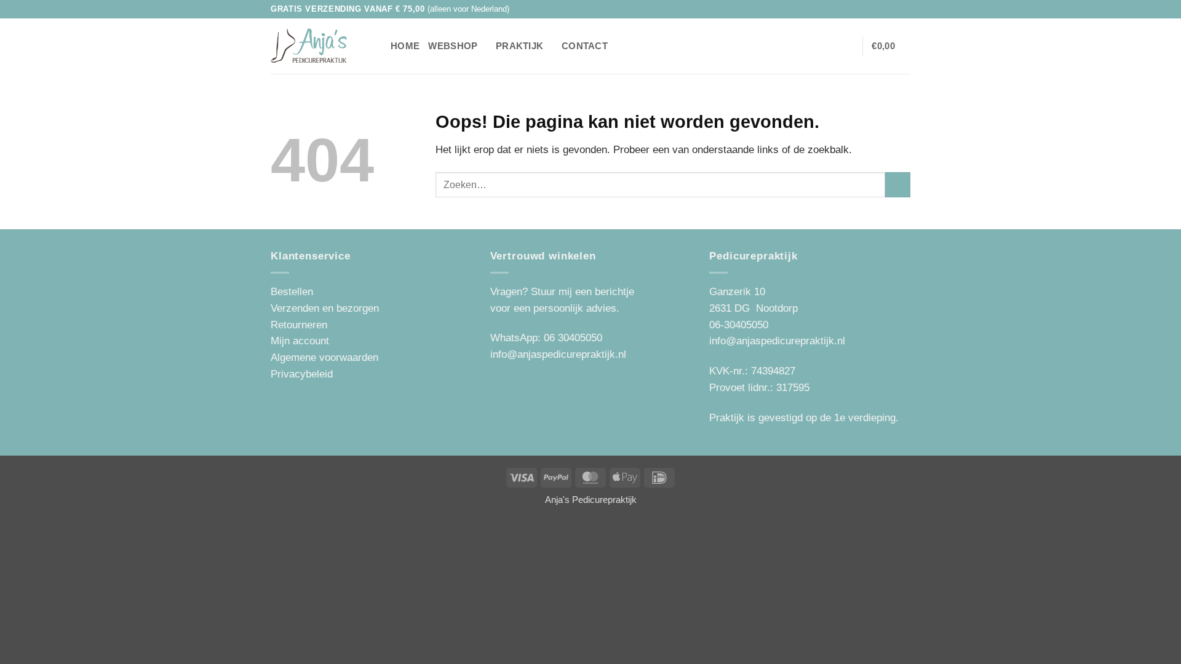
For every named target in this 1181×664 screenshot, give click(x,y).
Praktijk (519, 46)
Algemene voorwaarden (324, 357)
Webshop (452, 46)
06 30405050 (573, 338)
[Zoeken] (376, 46)
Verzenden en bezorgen (325, 308)
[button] (847, 46)
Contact (585, 46)
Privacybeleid (302, 374)
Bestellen (292, 292)
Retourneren (299, 325)
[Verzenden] (897, 184)
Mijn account (300, 341)
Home (405, 46)
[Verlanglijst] (827, 46)
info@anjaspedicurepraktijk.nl (558, 354)
